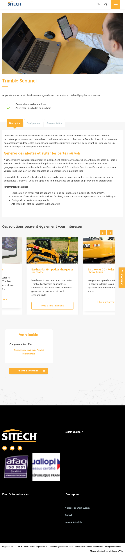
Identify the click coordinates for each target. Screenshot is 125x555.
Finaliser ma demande (28, 371)
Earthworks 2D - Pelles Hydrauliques (101, 271)
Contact (68, 515)
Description (15, 123)
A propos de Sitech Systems (77, 508)
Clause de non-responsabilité (35, 547)
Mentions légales (97, 551)
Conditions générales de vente (61, 547)
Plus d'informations (52, 305)
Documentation (54, 123)
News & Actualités (73, 522)
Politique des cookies (113, 547)
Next (109, 232)
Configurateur (34, 123)
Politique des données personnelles (89, 547)
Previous (103, 232)
